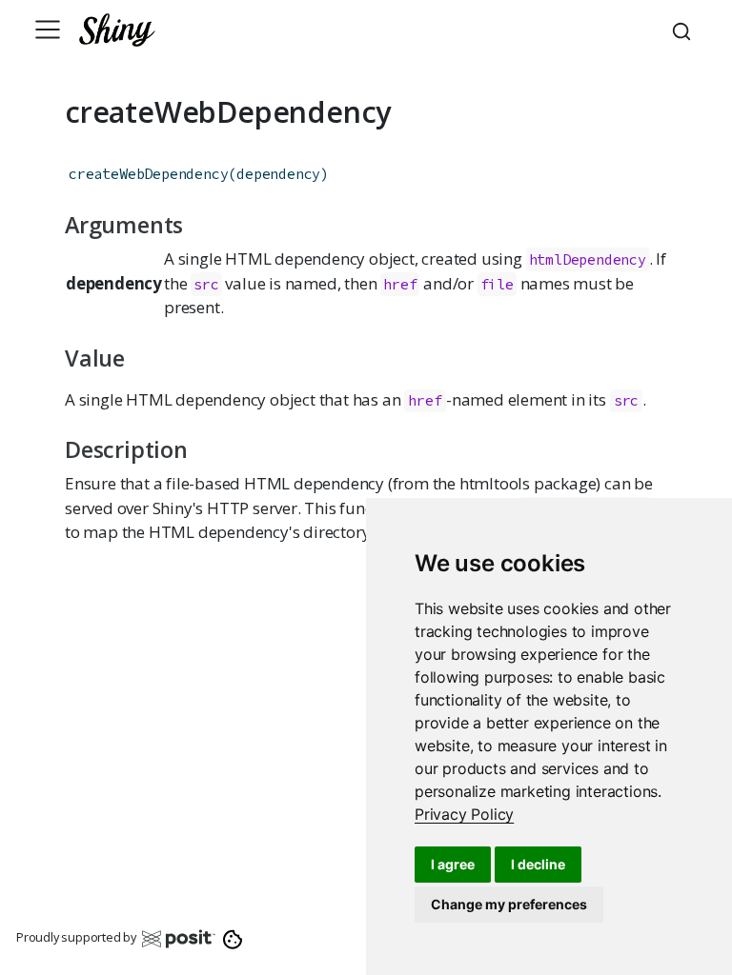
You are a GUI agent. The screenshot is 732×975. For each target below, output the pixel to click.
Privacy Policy (464, 814)
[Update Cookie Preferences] (233, 937)
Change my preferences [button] (509, 904)
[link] (464, 814)
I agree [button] (453, 864)
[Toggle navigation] (48, 29)
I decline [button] (538, 864)
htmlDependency (587, 259)
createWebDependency (148, 174)
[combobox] (684, 29)
